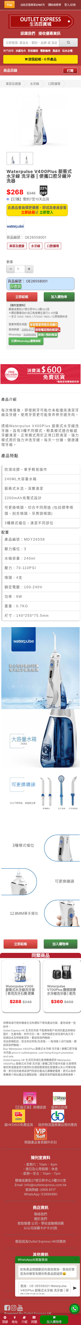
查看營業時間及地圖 (42, 324)
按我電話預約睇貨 (46, 329)
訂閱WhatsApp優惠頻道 (26, 341)
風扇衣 (56, 50)
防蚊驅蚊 (33, 50)
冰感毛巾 (21, 50)
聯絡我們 (40, 1214)
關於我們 (40, 1219)
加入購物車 (59, 297)
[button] (17, 246)
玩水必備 (67, 50)
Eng (9, 4)
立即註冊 (28, 212)
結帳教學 (56, 4)
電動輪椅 (45, 50)
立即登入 (46, 212)
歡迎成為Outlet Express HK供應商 (40, 1241)
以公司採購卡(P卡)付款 (40, 1228)
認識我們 (28, 33)
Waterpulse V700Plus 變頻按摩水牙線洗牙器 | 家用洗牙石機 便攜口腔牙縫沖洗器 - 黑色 (62, 993)
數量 (9, 262)
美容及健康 (13, 83)
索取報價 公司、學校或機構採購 (40, 1223)
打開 (70, 71)
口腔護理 (54, 83)
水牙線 (34, 83)
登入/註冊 (70, 4)
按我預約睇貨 (47, 334)
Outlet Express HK (38, 1313)
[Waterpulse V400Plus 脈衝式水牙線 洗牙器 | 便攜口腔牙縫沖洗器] (40, 120)
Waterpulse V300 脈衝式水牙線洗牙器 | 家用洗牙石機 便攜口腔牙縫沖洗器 (20, 991)
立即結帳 (21, 297)
